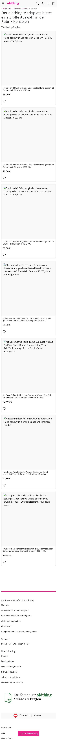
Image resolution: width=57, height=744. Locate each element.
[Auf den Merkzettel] (28, 101)
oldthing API (6, 626)
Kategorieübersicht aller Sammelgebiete (19, 631)
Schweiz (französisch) (10, 677)
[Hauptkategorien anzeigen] (3, 3)
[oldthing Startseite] (13, 3)
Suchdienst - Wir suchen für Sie (15, 644)
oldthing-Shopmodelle (11, 621)
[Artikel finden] (37, 3)
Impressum (6, 727)
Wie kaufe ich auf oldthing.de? (14, 610)
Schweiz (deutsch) (9, 672)
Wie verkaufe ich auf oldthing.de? (16, 615)
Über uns (5, 605)
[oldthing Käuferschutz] (28, 697)
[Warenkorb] (53, 3)
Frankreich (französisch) (12, 682)
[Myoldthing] (42, 3)
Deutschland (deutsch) (11, 666)
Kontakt (4, 656)
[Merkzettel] (48, 3)
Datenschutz (6, 738)
